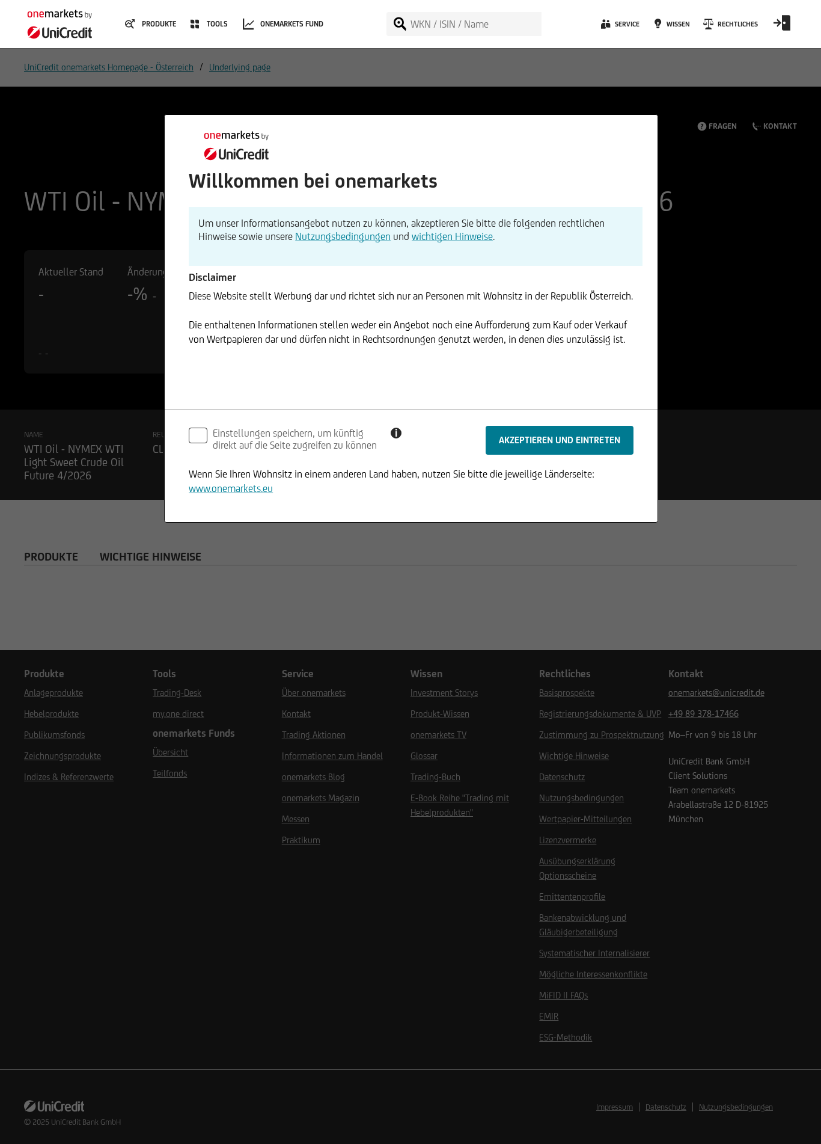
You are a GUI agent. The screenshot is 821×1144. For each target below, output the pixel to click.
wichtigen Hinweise (452, 236)
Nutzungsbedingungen (343, 236)
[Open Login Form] (782, 27)
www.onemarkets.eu (231, 488)
